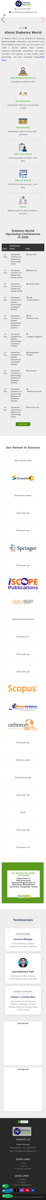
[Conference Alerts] (23, 724)
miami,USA (32, 254)
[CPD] (23, 812)
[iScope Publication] (23, 583)
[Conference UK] (23, 847)
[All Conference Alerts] (23, 460)
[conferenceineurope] (23, 777)
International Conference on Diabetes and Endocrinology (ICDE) (16, 259)
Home (24, 1163)
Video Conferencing (23, 1185)
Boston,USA (32, 270)
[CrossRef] (23, 478)
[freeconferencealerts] (23, 495)
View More (23, 424)
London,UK (32, 371)
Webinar (23, 1182)
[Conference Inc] (23, 637)
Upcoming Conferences (24, 1168)
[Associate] (23, 513)
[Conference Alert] (23, 760)
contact (23, 1179)
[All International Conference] (23, 619)
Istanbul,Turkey (33, 284)
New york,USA (33, 407)
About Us (24, 1166)
